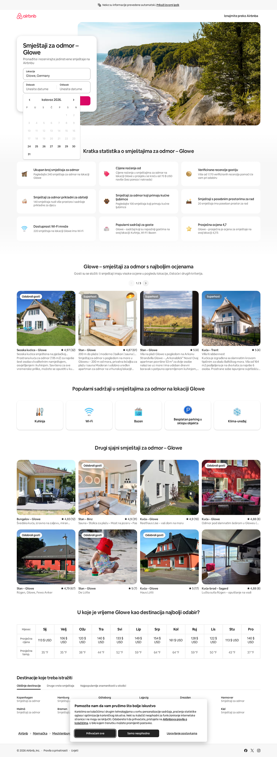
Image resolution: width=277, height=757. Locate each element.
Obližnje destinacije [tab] (29, 685)
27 (51, 146)
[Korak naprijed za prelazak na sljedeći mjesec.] (73, 100)
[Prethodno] (132, 283)
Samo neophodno (138, 733)
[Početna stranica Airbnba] (26, 16)
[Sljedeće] (146, 283)
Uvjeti (74, 750)
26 (44, 146)
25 (36, 146)
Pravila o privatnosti (56, 750)
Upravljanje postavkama (182, 733)
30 (73, 146)
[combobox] (56, 75)
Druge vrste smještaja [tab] (60, 685)
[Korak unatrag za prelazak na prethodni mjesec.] (30, 100)
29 (66, 146)
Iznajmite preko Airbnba (241, 16)
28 (59, 146)
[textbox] (40, 89)
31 (29, 154)
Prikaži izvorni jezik (167, 5)
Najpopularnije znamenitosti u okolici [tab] (103, 685)
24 (29, 146)
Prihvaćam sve (95, 733)
